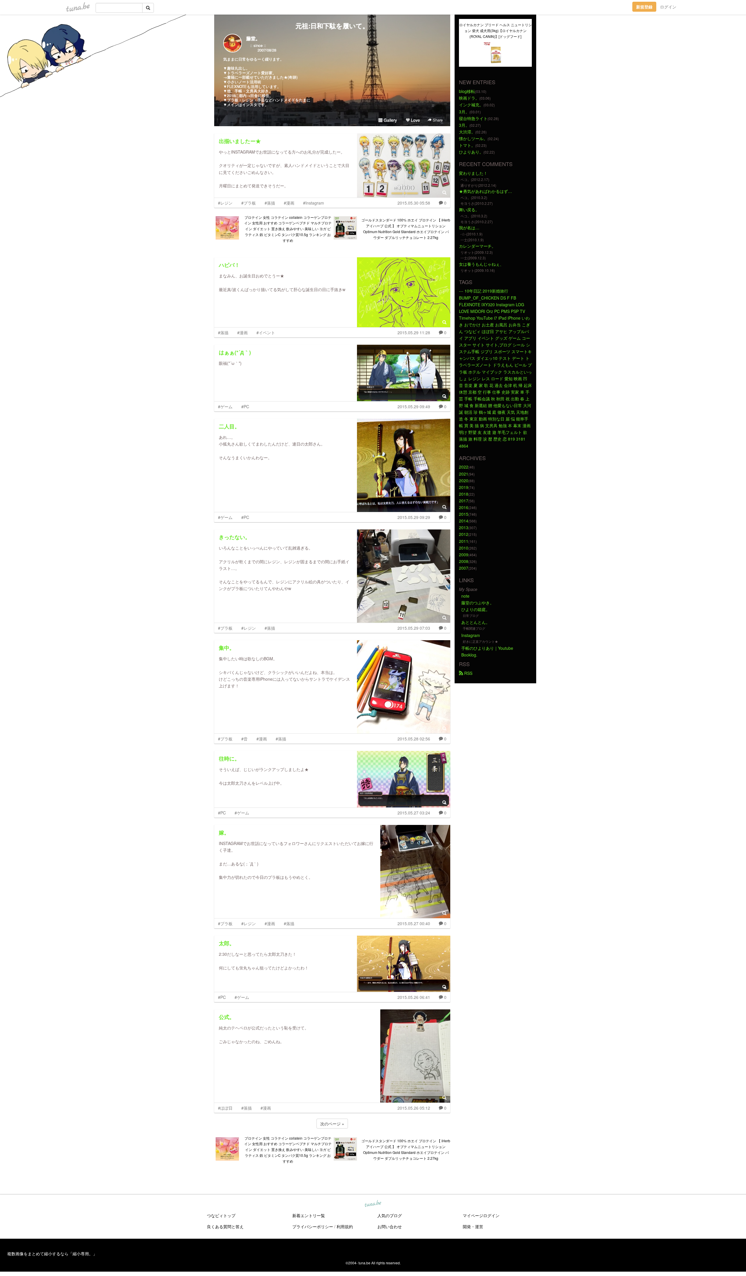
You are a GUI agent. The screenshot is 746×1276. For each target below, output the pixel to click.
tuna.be (373, 1203)
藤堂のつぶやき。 (477, 603)
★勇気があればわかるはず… (485, 191)
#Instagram (313, 203)
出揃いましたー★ (240, 141)
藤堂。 (253, 38)
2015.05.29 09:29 (413, 517)
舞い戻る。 (469, 209)
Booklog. (469, 655)
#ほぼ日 (225, 1108)
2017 (463, 501)
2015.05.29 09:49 (413, 406)
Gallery (390, 120)
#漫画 (289, 203)
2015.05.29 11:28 (413, 332)
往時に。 (229, 758)
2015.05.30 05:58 (413, 203)
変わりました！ (473, 173)
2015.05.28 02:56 (413, 739)
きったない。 (234, 537)
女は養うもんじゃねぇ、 (481, 264)
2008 (463, 561)
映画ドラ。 (469, 98)
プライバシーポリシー (312, 1226)
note (465, 596)
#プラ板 (248, 203)
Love (415, 120)
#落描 (270, 203)
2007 (463, 568)
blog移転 (467, 91)
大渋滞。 (467, 132)
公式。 (227, 1017)
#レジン (225, 203)
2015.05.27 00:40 (413, 923)
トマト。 (467, 145)
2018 (463, 494)
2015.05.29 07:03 (413, 628)
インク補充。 (471, 105)
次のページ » (332, 1124)
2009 (463, 554)
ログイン (668, 7)
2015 (463, 514)
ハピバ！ (229, 265)
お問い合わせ (389, 1226)
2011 (463, 541)
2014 (463, 521)
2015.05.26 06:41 (413, 997)
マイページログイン (481, 1215)
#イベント (265, 332)
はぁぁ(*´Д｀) (235, 352)
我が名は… (469, 227)
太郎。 (227, 943)
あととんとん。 (475, 622)
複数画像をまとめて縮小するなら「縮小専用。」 (52, 1253)
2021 (463, 474)
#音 (244, 739)
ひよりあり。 (471, 152)
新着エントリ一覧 (308, 1215)
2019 (463, 487)
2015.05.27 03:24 (413, 813)
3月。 (464, 112)
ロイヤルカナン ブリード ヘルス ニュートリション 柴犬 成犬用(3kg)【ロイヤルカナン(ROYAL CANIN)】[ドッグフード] (495, 30)
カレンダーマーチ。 (477, 246)
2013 (463, 527)
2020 (463, 480)
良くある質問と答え (225, 1226)
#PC (245, 406)
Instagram (470, 635)
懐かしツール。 (473, 138)
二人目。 (229, 426)
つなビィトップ (221, 1215)
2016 (463, 507)
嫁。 (224, 832)
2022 (463, 467)
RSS (467, 673)
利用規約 (345, 1226)
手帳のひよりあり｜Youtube (487, 648)
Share (437, 120)
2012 (463, 534)
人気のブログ (389, 1215)
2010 (463, 548)
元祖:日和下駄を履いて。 (332, 25)
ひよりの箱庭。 (475, 609)
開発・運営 (473, 1226)
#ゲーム (225, 406)
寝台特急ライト (473, 118)
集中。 (227, 648)
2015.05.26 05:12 (413, 1108)
